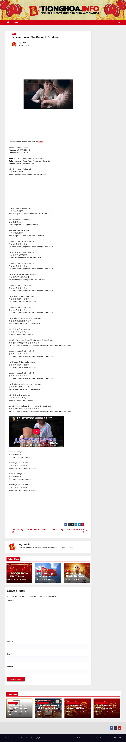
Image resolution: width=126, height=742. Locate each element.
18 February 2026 (75, 711)
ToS (78, 738)
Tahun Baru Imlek (43, 703)
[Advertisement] (48, 65)
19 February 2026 (46, 711)
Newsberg (34, 738)
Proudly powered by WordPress (15, 738)
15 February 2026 (104, 711)
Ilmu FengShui (13, 703)
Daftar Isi (109, 738)
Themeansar (43, 738)
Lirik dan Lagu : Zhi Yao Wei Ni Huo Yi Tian (68, 530)
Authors (102, 738)
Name (10, 642)
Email (9, 654)
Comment (11, 601)
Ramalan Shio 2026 (72, 703)
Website (10, 666)
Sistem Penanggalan (44, 700)
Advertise (95, 738)
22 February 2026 (17, 711)
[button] (115, 22)
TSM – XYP (117, 738)
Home (16, 22)
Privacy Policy (86, 738)
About (73, 738)
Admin (23, 43)
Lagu (13, 33)
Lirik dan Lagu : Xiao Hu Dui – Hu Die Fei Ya (29, 530)
